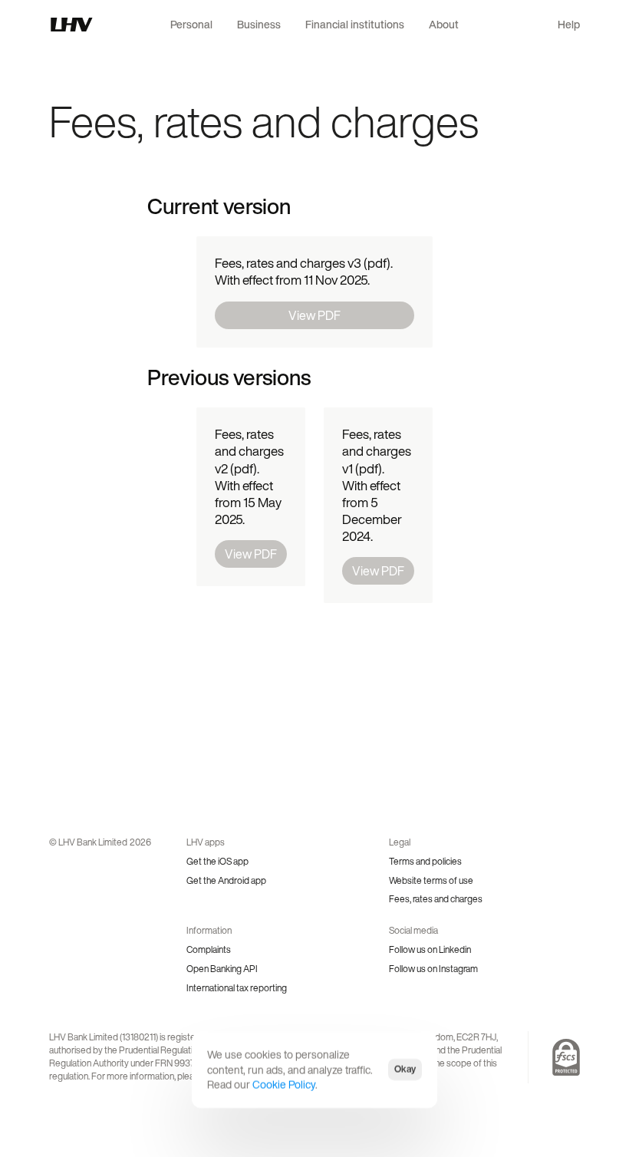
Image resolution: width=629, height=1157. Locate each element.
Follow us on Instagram (433, 968)
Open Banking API (222, 968)
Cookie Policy (283, 1084)
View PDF (314, 315)
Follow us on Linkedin (430, 949)
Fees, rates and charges (435, 898)
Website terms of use (431, 880)
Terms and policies (425, 861)
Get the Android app (226, 880)
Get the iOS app (217, 861)
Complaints (208, 949)
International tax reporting (236, 987)
